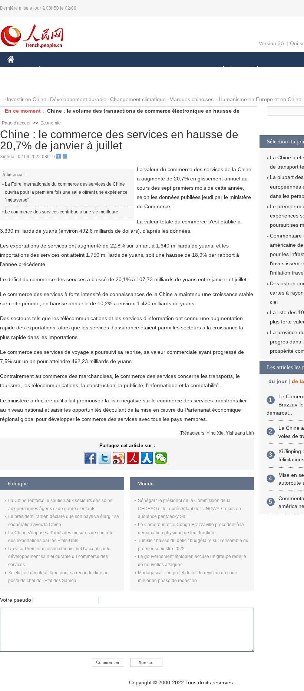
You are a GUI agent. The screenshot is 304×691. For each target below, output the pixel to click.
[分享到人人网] (147, 458)
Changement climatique (138, 99)
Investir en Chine (26, 99)
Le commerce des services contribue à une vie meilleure (61, 212)
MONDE (87, 70)
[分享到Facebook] (90, 458)
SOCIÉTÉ (220, 70)
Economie (50, 123)
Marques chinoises (191, 99)
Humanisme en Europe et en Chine (260, 99)
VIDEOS (86, 85)
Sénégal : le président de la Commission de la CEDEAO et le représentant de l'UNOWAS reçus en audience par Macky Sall (189, 508)
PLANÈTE (253, 70)
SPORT (283, 70)
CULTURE (186, 70)
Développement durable (78, 99)
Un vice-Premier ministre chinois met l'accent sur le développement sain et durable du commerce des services (59, 556)
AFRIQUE (119, 70)
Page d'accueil (17, 123)
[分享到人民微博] (133, 458)
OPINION (23, 85)
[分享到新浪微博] (119, 458)
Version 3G (272, 43)
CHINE (20, 70)
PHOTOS (55, 85)
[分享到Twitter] (104, 458)
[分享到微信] (161, 458)
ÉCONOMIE (53, 70)
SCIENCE (152, 70)
